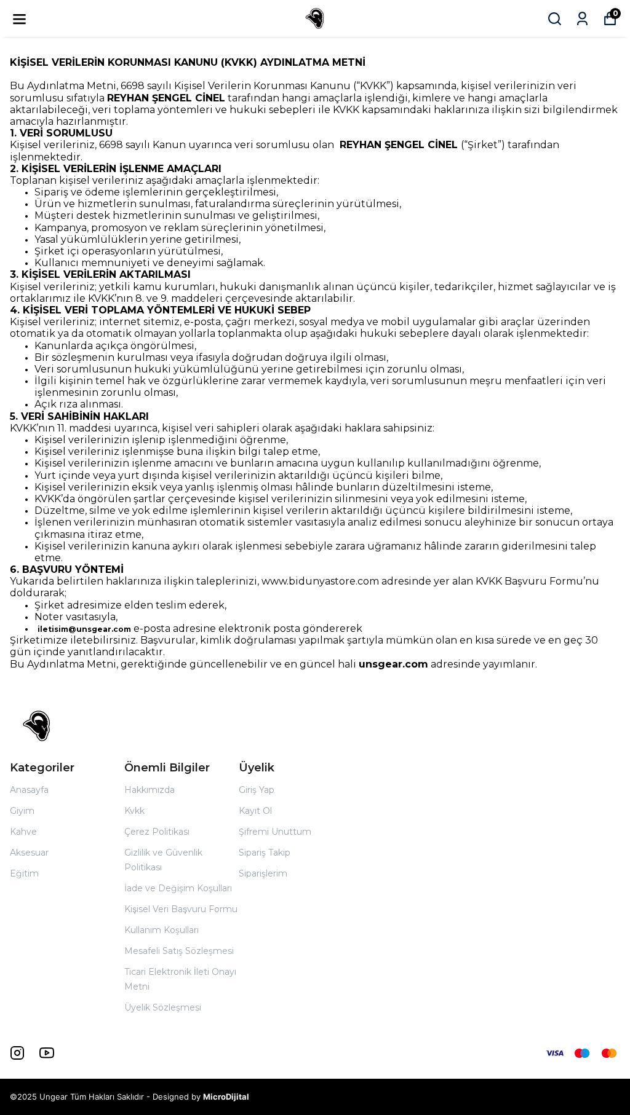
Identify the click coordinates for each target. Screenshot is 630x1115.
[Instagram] (17, 1053)
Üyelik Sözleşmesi (162, 1007)
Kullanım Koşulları (161, 930)
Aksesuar (29, 852)
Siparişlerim (263, 873)
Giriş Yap (256, 789)
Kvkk (134, 810)
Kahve (23, 831)
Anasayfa (29, 789)
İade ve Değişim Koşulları (178, 888)
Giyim (22, 810)
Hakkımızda (149, 789)
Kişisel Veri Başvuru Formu (180, 909)
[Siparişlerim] (582, 18)
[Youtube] (46, 1053)
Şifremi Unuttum (275, 831)
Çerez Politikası (156, 831)
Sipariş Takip (264, 852)
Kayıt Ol (255, 810)
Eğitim (24, 873)
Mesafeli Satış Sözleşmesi (179, 950)
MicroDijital (226, 1096)
